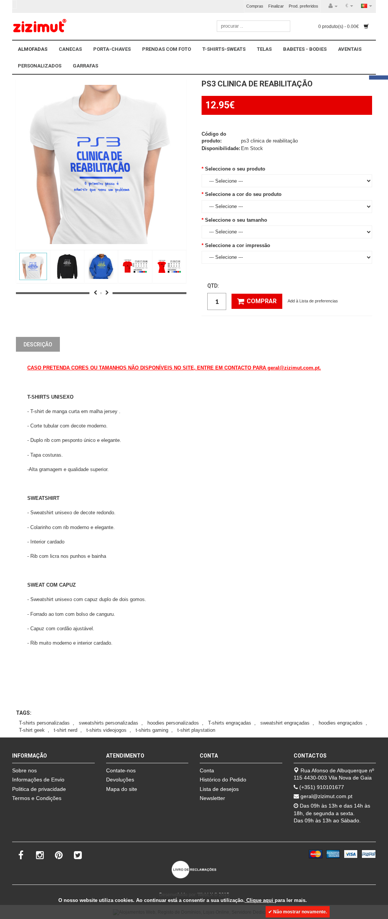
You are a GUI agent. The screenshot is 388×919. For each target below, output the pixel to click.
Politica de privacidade (39, 789)
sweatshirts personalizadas (108, 723)
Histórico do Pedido (223, 780)
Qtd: (213, 286)
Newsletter (212, 798)
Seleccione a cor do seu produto (243, 194)
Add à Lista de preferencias (313, 301)
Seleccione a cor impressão (237, 245)
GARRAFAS (85, 66)
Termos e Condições (36, 798)
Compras (254, 6)
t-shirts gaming (152, 730)
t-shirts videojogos (106, 730)
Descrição (37, 344)
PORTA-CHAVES (112, 49)
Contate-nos (121, 770)
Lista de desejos (219, 789)
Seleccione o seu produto (235, 169)
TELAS (264, 49)
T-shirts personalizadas (44, 723)
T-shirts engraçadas (229, 723)
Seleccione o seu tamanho (236, 220)
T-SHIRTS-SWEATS (224, 49)
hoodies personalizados (173, 723)
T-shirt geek (32, 730)
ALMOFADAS (32, 49)
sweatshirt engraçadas (285, 723)
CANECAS (70, 49)
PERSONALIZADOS (39, 66)
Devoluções (120, 780)
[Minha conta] (333, 6)
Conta (207, 770)
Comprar (262, 301)
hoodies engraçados (341, 723)
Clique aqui (260, 900)
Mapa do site (121, 789)
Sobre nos (24, 770)
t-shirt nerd (65, 730)
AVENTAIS (349, 49)
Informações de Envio (38, 780)
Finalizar (276, 6)
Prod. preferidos (303, 6)
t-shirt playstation (196, 730)
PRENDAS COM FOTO (166, 49)
